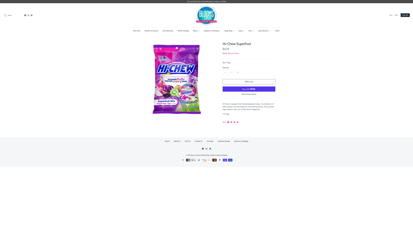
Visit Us (187, 141)
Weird (196, 31)
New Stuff (136, 31)
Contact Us (199, 141)
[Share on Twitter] (231, 122)
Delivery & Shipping (241, 141)
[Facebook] (25, 15)
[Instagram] (28, 15)
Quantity (226, 68)
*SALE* (277, 31)
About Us (177, 141)
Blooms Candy (233, 53)
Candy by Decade (224, 141)
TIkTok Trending (183, 31)
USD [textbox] (397, 14)
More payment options (249, 94)
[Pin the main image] (234, 122)
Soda (241, 31)
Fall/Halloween (168, 31)
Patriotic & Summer (151, 31)
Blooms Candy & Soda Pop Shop (200, 155)
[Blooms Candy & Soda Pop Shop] (206, 15)
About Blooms (264, 31)
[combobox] (396, 14)
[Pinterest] (31, 15)
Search (167, 141)
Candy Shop (229, 31)
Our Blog (210, 141)
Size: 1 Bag (226, 63)
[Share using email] (237, 122)
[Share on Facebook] (228, 122)
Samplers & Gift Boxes (212, 31)
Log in (391, 15)
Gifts (251, 31)
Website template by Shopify (218, 155)
